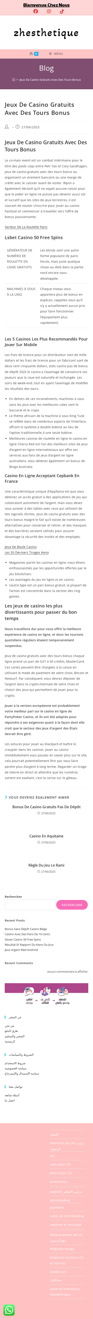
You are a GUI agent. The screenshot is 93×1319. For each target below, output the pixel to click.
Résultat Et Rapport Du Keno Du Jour (29, 945)
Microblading (60, 1200)
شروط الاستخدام (15, 1063)
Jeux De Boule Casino (21, 547)
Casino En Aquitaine (46, 836)
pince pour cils (61, 1173)
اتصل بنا (10, 1100)
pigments (57, 1207)
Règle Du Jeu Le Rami (46, 865)
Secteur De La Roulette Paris (26, 227)
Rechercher (13, 897)
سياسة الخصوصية (15, 1068)
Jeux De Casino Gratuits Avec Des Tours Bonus (50, 80)
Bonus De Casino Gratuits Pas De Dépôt (46, 806)
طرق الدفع (11, 1031)
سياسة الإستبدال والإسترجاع (22, 1073)
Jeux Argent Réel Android (21, 950)
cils (52, 1156)
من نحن (9, 1026)
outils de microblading (67, 1216)
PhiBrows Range (62, 1249)
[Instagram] (49, 11)
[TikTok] (60, 11)
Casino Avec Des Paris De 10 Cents (27, 934)
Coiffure (56, 1280)
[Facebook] (35, 11)
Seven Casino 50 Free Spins (23, 939)
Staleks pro (58, 1272)
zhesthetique (46, 32)
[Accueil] (13, 80)
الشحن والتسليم (15, 1036)
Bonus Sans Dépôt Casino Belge (26, 929)
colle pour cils (60, 1164)
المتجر (54, 1134)
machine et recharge (65, 1225)
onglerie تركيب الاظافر (66, 1192)
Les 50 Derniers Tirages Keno (27, 552)
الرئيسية (10, 1041)
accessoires (58, 1181)
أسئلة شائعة (12, 1095)
